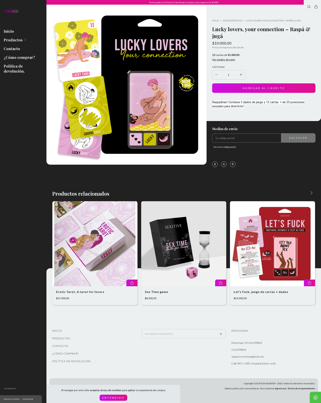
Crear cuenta (12, 399)
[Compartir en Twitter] (224, 164)
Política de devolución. (14, 68)
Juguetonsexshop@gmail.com (247, 356)
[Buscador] (308, 7)
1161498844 (238, 349)
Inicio (9, 31)
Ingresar (27, 399)
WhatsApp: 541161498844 (246, 342)
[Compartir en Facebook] (215, 164)
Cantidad (218, 67)
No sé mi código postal (225, 147)
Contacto (12, 48)
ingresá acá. (281, 388)
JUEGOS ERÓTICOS (232, 20)
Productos (13, 39)
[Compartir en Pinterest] (233, 164)
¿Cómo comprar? (19, 57)
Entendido (113, 397)
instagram (10, 388)
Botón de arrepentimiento (301, 388)
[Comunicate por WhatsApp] (315, 397)
